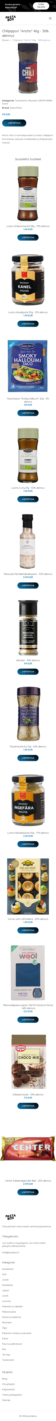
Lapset (5, 1290)
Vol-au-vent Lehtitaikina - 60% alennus (28, 919)
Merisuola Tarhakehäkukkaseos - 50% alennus (28, 574)
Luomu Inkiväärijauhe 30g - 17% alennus (28, 832)
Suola (5, 103)
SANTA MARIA (45, 100)
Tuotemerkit (21, 100)
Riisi (4, 1349)
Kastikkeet (7, 1285)
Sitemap (6, 1400)
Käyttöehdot (8, 1389)
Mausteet (32, 100)
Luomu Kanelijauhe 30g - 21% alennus (28, 312)
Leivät (5, 1295)
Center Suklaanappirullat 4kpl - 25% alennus (28, 1180)
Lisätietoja (14, 123)
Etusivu (5, 40)
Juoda (5, 1279)
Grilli (4, 1274)
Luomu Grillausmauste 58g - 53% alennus (28, 226)
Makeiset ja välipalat (12, 1306)
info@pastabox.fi (10, 1252)
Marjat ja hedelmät (11, 1317)
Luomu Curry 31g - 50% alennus (28, 487)
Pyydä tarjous (41, 5)
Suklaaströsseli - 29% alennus (28, 1094)
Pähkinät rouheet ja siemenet (16, 1333)
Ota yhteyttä (8, 1384)
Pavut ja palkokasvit (12, 1343)
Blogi (4, 1378)
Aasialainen (7, 1269)
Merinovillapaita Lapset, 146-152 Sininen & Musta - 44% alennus (28, 1007)
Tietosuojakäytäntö (12, 1394)
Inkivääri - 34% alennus (28, 660)
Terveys (6, 1354)
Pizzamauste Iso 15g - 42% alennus (28, 746)
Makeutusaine (9, 1311)
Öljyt (4, 1327)
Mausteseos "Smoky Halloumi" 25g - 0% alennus (28, 400)
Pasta (5, 1338)
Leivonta (6, 1301)
